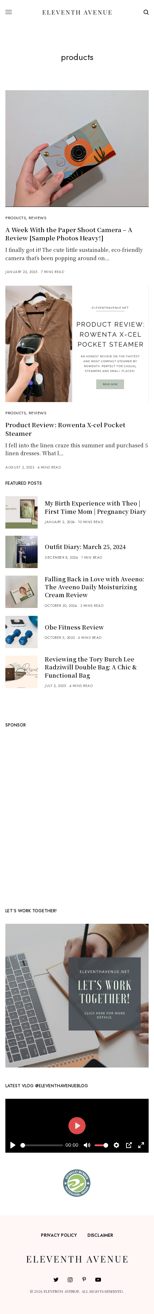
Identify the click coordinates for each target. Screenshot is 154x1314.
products (15, 218)
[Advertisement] (77, 815)
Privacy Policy (59, 1235)
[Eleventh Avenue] (77, 12)
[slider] (41, 1145)
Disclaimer (100, 1235)
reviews (38, 218)
